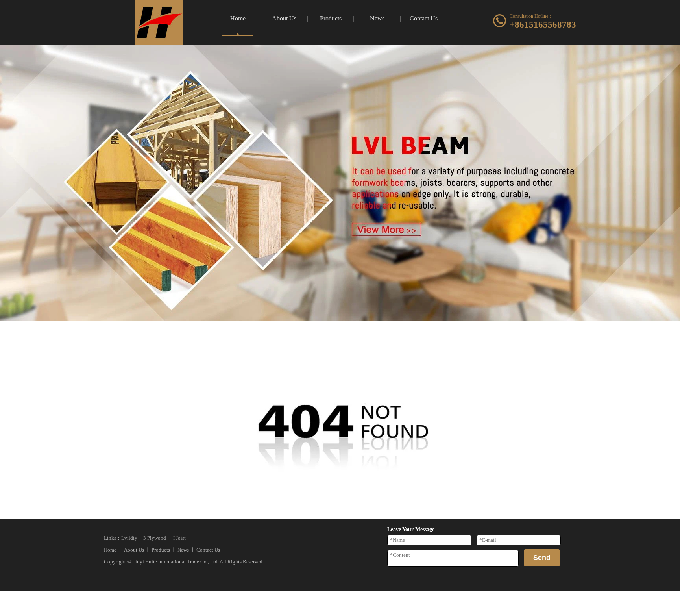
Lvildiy (129, 538)
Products (161, 550)
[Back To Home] (340, 515)
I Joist (179, 538)
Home (110, 550)
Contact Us (208, 550)
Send (542, 557)
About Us (134, 550)
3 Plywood (154, 538)
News (183, 550)
